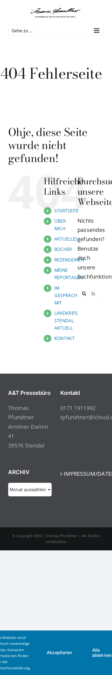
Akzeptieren (59, 652)
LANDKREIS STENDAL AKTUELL (66, 320)
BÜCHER (63, 249)
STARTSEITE (66, 211)
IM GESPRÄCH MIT (65, 295)
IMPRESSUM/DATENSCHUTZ (82, 473)
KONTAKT (64, 338)
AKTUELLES (66, 239)
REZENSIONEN (69, 260)
